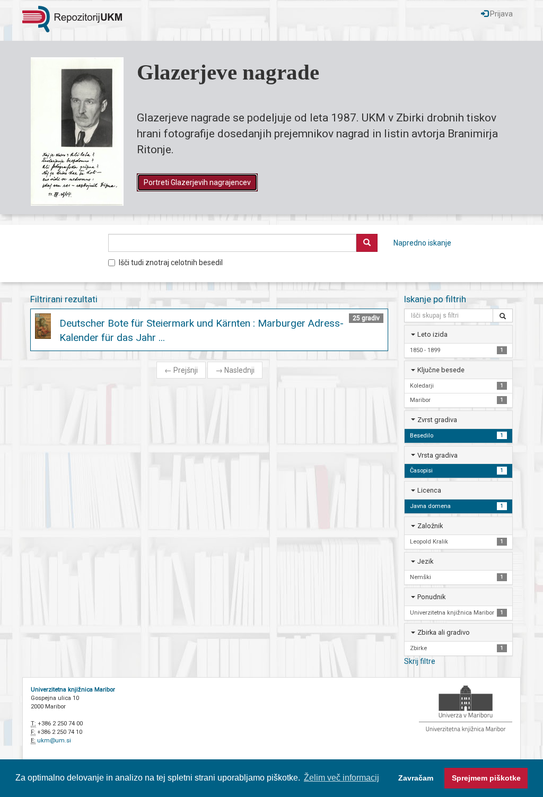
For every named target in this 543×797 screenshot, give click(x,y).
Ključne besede (441, 370)
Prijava (500, 14)
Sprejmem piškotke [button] (486, 778)
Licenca (429, 490)
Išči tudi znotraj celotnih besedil (171, 262)
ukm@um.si (54, 740)
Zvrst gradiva (437, 420)
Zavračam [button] (415, 778)
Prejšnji (181, 370)
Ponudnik (431, 597)
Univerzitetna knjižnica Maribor (73, 689)
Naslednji (235, 370)
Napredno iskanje (422, 243)
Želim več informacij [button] (341, 777)
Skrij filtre (419, 661)
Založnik (430, 526)
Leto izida (432, 334)
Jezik (425, 561)
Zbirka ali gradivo (443, 632)
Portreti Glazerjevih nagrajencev (197, 182)
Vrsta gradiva (437, 455)
